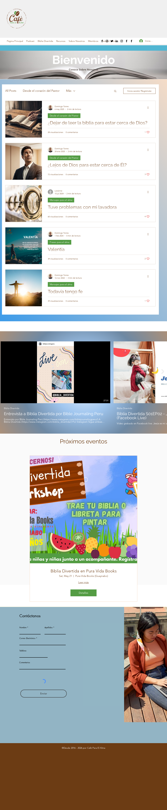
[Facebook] (102, 41)
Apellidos (49, 628)
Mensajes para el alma (61, 199)
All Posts (10, 91)
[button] (30, 41)
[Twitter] (112, 41)
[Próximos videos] (162, 372)
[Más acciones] (149, 108)
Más (68, 91)
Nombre (22, 628)
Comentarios (24, 663)
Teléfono (22, 651)
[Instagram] (107, 41)
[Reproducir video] (55, 372)
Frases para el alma (59, 242)
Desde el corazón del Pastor (41, 91)
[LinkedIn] (116, 41)
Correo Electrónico (27, 638)
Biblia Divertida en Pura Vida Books (84, 571)
